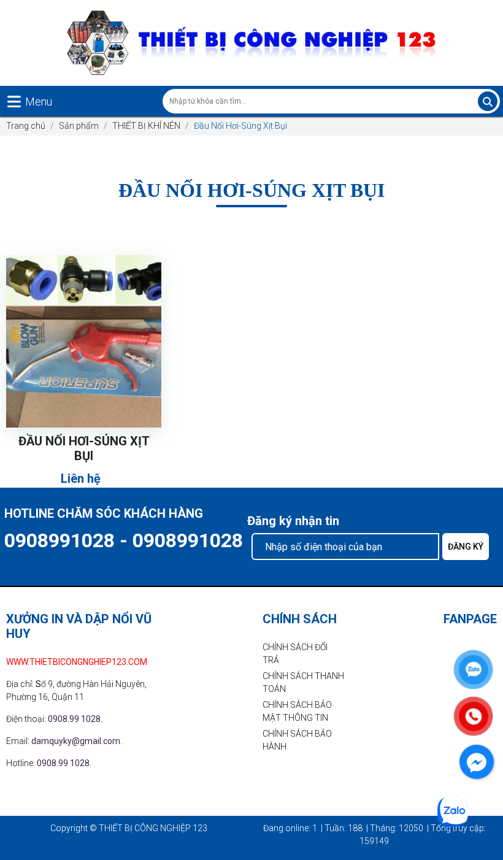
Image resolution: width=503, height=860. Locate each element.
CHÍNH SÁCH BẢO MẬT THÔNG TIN (297, 711)
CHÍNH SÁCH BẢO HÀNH (297, 740)
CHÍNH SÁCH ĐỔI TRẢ (295, 653)
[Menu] (14, 101)
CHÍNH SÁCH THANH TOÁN (303, 682)
